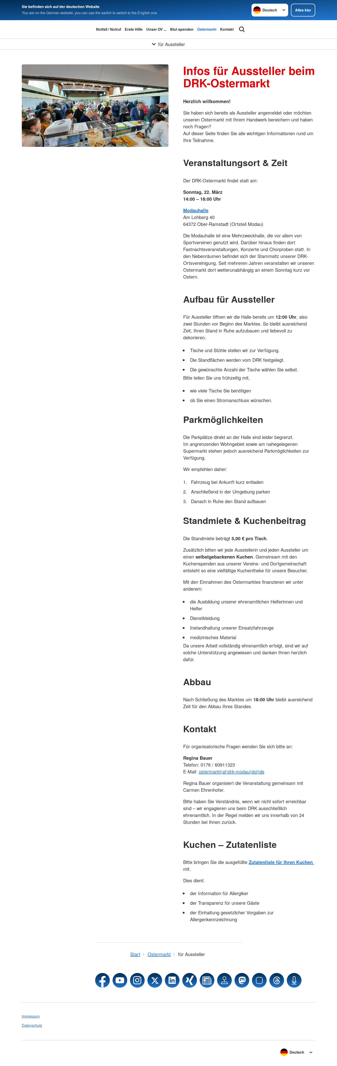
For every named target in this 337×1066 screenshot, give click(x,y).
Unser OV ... (156, 29)
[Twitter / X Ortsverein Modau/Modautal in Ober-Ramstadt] (154, 980)
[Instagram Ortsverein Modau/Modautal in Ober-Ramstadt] (137, 980)
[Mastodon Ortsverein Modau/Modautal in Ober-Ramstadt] (242, 980)
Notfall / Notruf (108, 29)
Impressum (31, 1016)
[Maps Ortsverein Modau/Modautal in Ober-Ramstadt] (224, 980)
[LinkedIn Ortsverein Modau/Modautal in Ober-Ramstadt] (172, 980)
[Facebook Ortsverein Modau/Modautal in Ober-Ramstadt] (102, 980)
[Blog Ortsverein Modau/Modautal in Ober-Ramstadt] (207, 980)
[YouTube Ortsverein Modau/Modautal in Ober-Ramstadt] (120, 980)
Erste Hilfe (134, 29)
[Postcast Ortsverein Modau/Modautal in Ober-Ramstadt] (294, 980)
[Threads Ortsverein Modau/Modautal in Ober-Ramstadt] (276, 980)
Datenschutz (32, 1025)
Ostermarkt (206, 29)
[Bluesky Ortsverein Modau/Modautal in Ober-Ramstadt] (259, 980)
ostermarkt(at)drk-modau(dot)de (231, 771)
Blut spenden (181, 29)
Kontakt (227, 29)
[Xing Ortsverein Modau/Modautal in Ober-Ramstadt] (189, 980)
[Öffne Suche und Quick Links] (242, 29)
